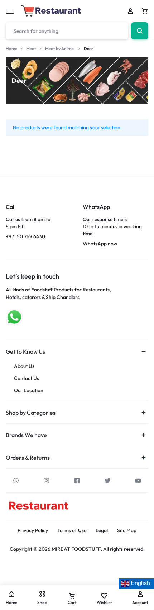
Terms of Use (71, 531)
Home (11, 48)
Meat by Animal (60, 48)
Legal (102, 531)
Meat (31, 48)
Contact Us (26, 378)
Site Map (126, 531)
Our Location (28, 391)
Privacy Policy (33, 531)
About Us (24, 366)
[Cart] (144, 11)
